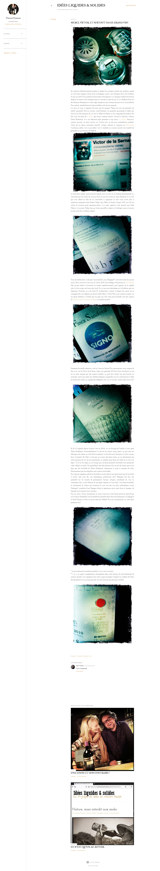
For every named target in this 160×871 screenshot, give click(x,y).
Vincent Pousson (13, 17)
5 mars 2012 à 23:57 (89, 665)
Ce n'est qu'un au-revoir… (88, 847)
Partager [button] (53, 19)
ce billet (90, 117)
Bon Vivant (80, 666)
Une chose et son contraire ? (90, 773)
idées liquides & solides (81, 5)
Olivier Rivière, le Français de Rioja (84, 299)
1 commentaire (81, 850)
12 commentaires (81, 776)
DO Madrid (130, 283)
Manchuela (130, 125)
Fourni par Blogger (95, 862)
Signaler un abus (10, 53)
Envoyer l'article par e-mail (84, 656)
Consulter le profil (13, 24)
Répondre (79, 671)
